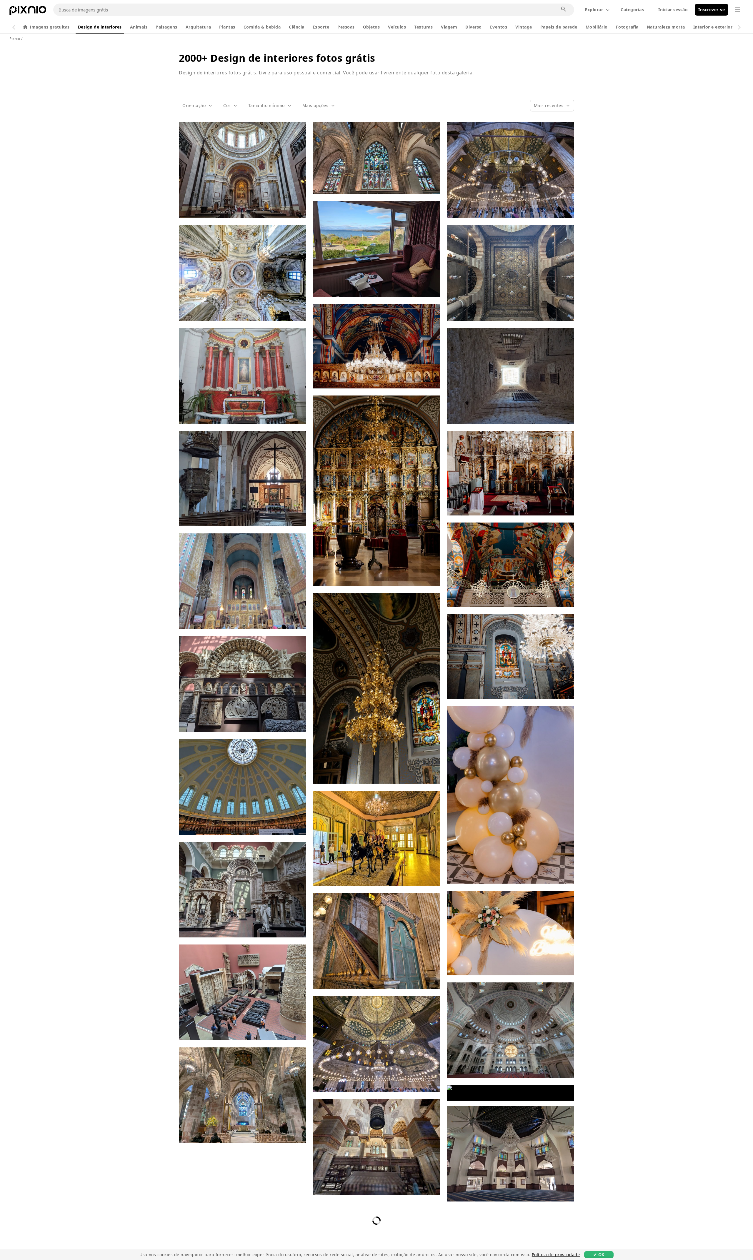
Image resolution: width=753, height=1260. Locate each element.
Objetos (371, 27)
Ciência (296, 27)
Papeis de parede (558, 27)
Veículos (397, 27)
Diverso (473, 27)
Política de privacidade (556, 1254)
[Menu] (738, 10)
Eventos (498, 27)
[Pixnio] (27, 12)
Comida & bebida (262, 27)
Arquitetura (198, 27)
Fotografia (627, 27)
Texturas (423, 27)
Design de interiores (100, 27)
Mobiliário (597, 27)
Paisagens (166, 27)
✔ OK (598, 1254)
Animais (139, 27)
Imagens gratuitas (50, 27)
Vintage (523, 27)
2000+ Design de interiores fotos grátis (277, 58)
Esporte (321, 27)
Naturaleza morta (666, 27)
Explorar (594, 9)
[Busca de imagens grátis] (564, 9)
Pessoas (346, 27)
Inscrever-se (711, 9)
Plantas (227, 27)
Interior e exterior (713, 27)
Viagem (449, 27)
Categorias (632, 9)
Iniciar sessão (673, 9)
